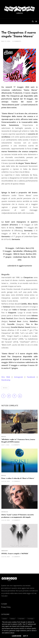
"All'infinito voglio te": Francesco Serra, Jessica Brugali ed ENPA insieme (18, 441)
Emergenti (4, 550)
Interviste (4, 512)
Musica (5, 387)
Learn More (16, 636)
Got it (25, 636)
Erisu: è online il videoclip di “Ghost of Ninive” (17, 478)
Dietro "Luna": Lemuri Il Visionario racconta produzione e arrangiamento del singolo (17, 516)
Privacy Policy (6, 607)
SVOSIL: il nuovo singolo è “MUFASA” (14, 553)
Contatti (4, 604)
